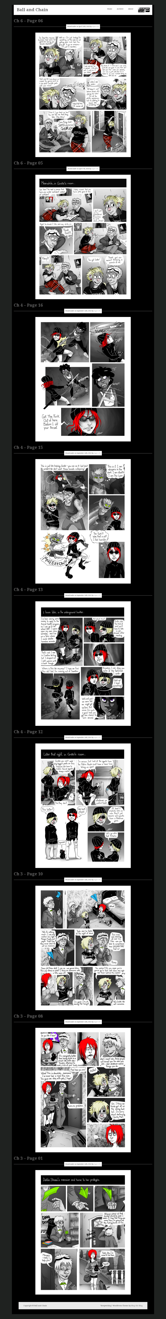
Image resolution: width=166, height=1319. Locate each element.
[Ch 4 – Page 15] (83, 521)
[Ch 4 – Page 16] (83, 379)
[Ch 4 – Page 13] (83, 663)
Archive (120, 9)
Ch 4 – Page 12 (28, 731)
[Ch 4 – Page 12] (83, 805)
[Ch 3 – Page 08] (83, 1090)
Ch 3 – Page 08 (28, 1016)
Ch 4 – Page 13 (28, 589)
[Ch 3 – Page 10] (83, 947)
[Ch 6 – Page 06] (83, 94)
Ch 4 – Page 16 (28, 305)
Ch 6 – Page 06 (28, 20)
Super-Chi (95, 26)
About (130, 9)
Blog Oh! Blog (137, 1306)
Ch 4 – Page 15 (28, 447)
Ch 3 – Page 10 (28, 873)
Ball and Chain (32, 9)
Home (109, 9)
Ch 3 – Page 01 (28, 1158)
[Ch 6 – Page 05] (83, 236)
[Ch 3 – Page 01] (83, 1232)
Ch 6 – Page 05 (28, 163)
